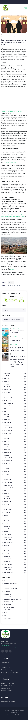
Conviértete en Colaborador (8, 686)
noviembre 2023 (8, 460)
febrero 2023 (7, 479)
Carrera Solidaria (8, 591)
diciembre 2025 (8, 395)
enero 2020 (7, 561)
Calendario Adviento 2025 (10, 588)
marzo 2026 (7, 387)
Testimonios (7, 621)
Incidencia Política (8, 604)
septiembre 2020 (8, 542)
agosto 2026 (7, 373)
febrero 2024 (7, 452)
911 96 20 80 (6, 2)
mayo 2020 (6, 550)
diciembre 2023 (8, 458)
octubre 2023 (7, 463)
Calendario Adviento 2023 (10, 583)
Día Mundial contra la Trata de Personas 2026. (17, 339)
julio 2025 (6, 408)
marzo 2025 (7, 419)
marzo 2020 (7, 556)
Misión (5, 612)
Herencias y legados (6, 690)
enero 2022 (7, 504)
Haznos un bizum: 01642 (7, 683)
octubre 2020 (7, 540)
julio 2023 (6, 469)
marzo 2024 (7, 449)
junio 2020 (6, 548)
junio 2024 (6, 441)
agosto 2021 (7, 512)
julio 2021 (6, 515)
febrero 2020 (7, 559)
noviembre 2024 (8, 430)
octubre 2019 (7, 570)
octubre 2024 (7, 433)
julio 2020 (6, 545)
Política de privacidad (11, 714)
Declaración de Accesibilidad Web (9, 672)
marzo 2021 (7, 526)
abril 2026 (6, 384)
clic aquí (12, 269)
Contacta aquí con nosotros (8, 701)
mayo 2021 (6, 520)
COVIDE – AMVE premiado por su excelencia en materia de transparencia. (17, 348)
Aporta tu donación (6, 688)
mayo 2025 (6, 414)
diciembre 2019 (8, 564)
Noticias (11, 282)
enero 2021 (7, 531)
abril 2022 (6, 496)
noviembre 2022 (8, 485)
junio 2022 (6, 490)
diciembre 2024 (8, 428)
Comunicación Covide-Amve (8, 35)
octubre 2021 (7, 510)
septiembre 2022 (8, 488)
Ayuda (5, 580)
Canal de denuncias (6, 665)
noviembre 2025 (8, 397)
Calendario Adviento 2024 (10, 586)
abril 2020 (6, 553)
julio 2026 (6, 376)
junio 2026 (6, 378)
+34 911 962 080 (5, 645)
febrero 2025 (7, 422)
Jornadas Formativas (9, 607)
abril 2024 (6, 447)
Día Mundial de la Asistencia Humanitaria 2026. (17, 331)
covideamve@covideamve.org (17, 2)
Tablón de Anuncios (6, 667)
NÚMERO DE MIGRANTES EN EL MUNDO (11, 111)
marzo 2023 (7, 477)
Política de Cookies (14, 717)
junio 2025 (6, 411)
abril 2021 (6, 523)
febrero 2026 (7, 389)
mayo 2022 (6, 493)
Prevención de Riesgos (7, 670)
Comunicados (7, 594)
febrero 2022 (7, 501)
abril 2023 (6, 474)
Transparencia (5, 662)
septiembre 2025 (8, 403)
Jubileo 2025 (7, 610)
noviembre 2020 (8, 537)
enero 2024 (7, 455)
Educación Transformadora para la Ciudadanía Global (13, 600)
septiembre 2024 (8, 436)
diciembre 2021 (8, 507)
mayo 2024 (6, 444)
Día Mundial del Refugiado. (10, 162)
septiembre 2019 (8, 572)
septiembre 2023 (8, 466)
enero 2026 (7, 392)
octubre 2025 (7, 400)
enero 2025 (7, 425)
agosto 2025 (7, 406)
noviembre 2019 (8, 567)
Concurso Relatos (8, 597)
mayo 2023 (6, 471)
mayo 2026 (6, 381)
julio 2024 (6, 438)
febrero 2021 (7, 529)
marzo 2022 (7, 499)
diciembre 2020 (8, 534)
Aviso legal (19, 714)
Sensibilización (7, 618)
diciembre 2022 (8, 482)
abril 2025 (6, 417)
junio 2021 (6, 518)
